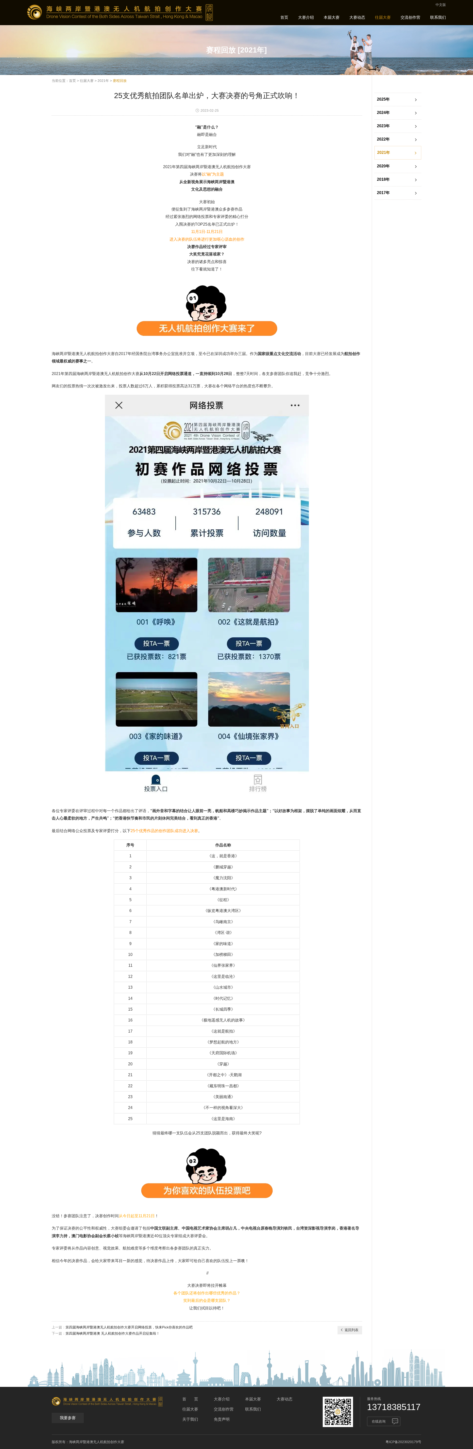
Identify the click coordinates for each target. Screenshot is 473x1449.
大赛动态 (357, 17)
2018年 (383, 179)
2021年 (103, 81)
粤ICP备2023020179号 (403, 1442)
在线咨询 (379, 1421)
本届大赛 (331, 17)
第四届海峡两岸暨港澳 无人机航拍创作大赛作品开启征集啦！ (113, 1333)
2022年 (383, 139)
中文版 (441, 5)
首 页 (190, 1399)
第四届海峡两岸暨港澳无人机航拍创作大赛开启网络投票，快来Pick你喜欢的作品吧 (129, 1327)
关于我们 (190, 1419)
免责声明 (222, 1419)
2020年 (383, 166)
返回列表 (351, 1330)
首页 (284, 17)
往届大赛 (383, 17)
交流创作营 (410, 17)
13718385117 (394, 1407)
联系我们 (438, 17)
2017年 (383, 193)
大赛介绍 (306, 17)
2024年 (383, 112)
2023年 (383, 126)
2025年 (383, 99)
